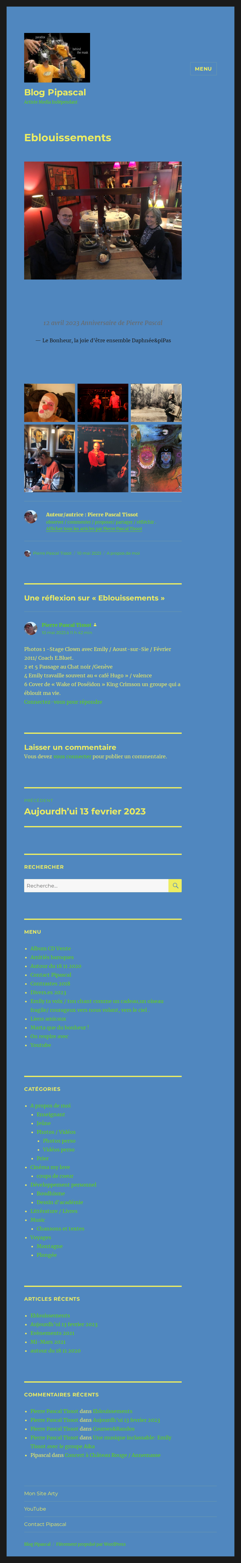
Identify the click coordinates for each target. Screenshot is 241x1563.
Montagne (50, 1246)
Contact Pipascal (50, 975)
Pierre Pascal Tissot (52, 553)
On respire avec (49, 1036)
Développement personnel (63, 1185)
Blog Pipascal (55, 92)
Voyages (40, 1237)
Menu (203, 69)
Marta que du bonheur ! (59, 1027)
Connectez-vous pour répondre (63, 702)
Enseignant (51, 1114)
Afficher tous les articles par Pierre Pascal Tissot (94, 528)
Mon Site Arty (41, 1493)
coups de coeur (55, 1176)
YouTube (35, 1509)
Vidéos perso (59, 1149)
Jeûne (44, 1123)
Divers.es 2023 (48, 992)
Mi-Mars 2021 (48, 1342)
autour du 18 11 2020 (55, 1350)
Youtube (40, 1045)
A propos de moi (123, 553)
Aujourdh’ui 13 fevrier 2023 (64, 1324)
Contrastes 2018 (50, 983)
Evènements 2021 (52, 1333)
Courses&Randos (114, 1429)
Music (37, 1220)
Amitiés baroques (52, 957)
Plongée (47, 1255)
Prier (43, 1158)
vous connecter (72, 756)
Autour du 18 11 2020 (55, 966)
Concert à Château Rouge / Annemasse (113, 1455)
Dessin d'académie (60, 1202)
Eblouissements (50, 1315)
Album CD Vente (50, 948)
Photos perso (59, 1141)
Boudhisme (51, 1193)
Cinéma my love (50, 1167)
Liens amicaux (48, 1019)
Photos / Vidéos (56, 1132)
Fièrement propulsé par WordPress (91, 1544)
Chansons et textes (60, 1228)
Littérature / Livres (54, 1211)
